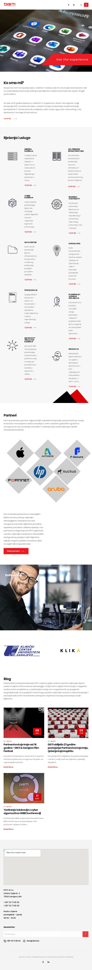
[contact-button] (85, 934)
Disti (9, 741)
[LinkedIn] (74, 5)
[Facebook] (68, 5)
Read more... (9, 767)
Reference (13, 575)
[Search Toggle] (81, 4)
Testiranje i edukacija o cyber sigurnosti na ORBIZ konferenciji (22, 811)
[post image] (24, 723)
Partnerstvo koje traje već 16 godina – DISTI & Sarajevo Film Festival (21, 748)
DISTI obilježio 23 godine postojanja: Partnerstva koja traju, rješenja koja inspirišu (68, 748)
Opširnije (28, 185)
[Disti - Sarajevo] (10, 5)
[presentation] (6, 40)
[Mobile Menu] (86, 5)
